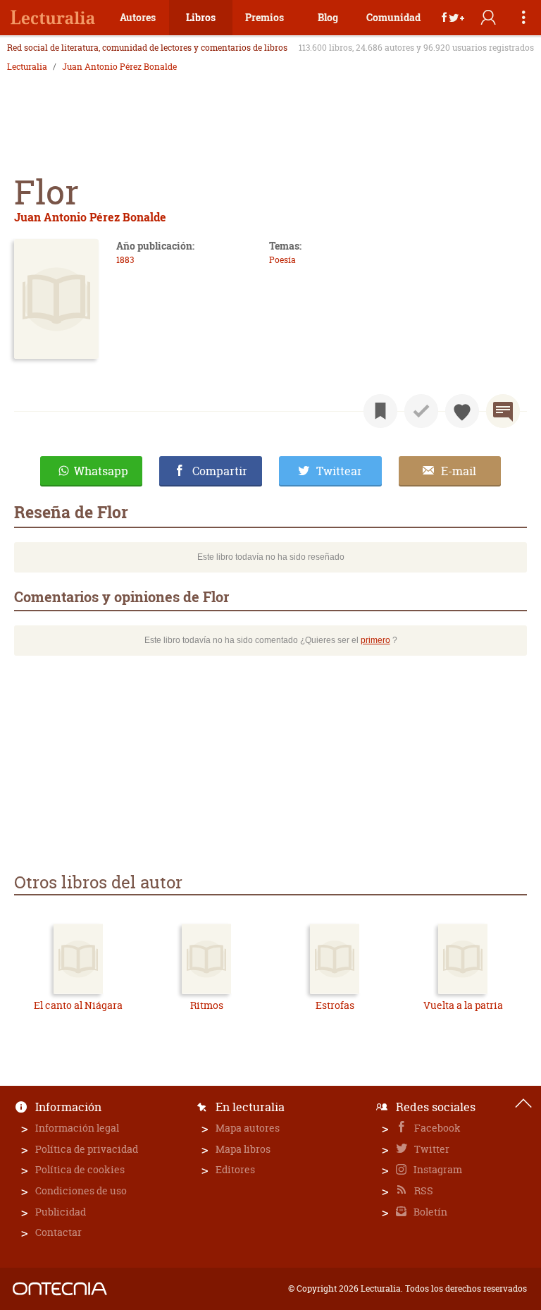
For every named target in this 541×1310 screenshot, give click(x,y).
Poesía (282, 260)
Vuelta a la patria (463, 1005)
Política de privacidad (86, 1149)
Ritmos (206, 1005)
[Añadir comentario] (503, 411)
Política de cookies (80, 1169)
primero (375, 640)
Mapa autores (248, 1127)
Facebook (436, 1127)
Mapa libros (243, 1149)
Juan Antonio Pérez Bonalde (119, 67)
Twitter (430, 1149)
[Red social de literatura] (53, 17)
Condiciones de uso (81, 1190)
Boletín (429, 1211)
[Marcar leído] (421, 411)
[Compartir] (453, 17)
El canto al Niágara (78, 1005)
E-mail (458, 471)
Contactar (58, 1232)
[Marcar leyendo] (380, 411)
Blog (328, 17)
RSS (422, 1190)
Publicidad (60, 1211)
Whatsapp (101, 471)
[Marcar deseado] (462, 411)
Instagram (436, 1169)
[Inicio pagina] (523, 1103)
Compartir (219, 471)
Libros (201, 17)
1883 (125, 260)
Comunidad (393, 17)
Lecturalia (27, 67)
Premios (264, 17)
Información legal (77, 1127)
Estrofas (335, 1005)
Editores (235, 1169)
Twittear (339, 471)
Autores (138, 17)
